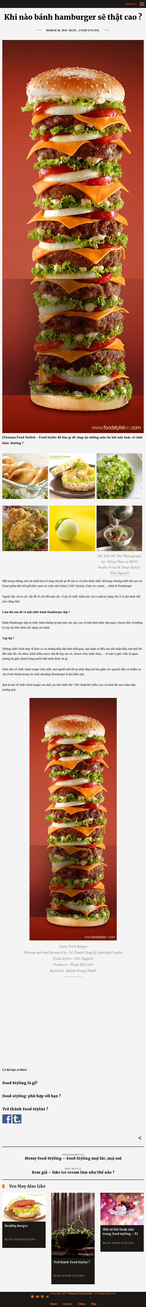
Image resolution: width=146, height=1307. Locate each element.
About (53, 1303)
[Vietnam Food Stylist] (73, 4)
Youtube (39, 1296)
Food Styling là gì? (19, 1083)
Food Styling (89, 30)
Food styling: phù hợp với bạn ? (31, 1096)
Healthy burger (16, 1226)
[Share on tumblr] (16, 1118)
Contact (67, 1303)
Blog (73, 30)
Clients (82, 1303)
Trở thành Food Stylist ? (25, 1109)
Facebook (34, 1296)
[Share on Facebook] (6, 1118)
